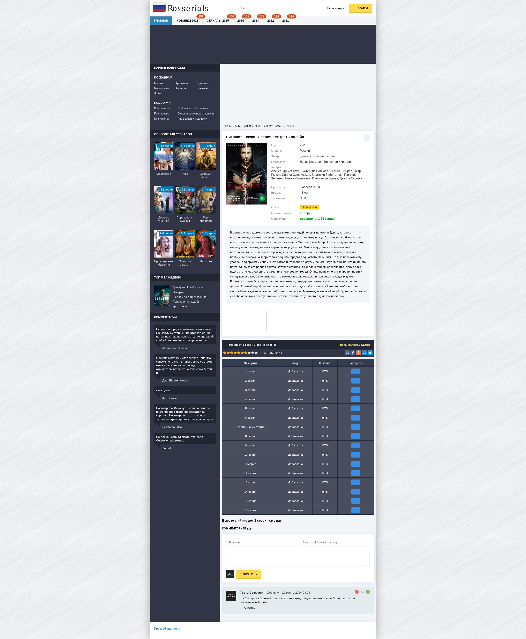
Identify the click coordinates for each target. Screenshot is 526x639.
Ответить (249, 607)
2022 (270, 20)
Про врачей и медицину (192, 118)
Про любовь (161, 113)
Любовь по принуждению (189, 296)
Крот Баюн (180, 306)
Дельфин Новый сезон (188, 287)
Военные (202, 88)
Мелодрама (161, 88)
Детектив (202, 83)
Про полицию (162, 108)
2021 (285, 20)
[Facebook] (352, 352)
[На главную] (181, 8)
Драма (158, 93)
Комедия (180, 88)
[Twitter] (370, 352)
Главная (161, 20)
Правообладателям (167, 628)
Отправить (248, 574)
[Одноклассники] (358, 352)
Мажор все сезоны (174, 348)
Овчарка (178, 292)
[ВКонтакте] (347, 352)
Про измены (161, 118)
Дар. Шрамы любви (175, 380)
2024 (240, 20)
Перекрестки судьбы (186, 301)
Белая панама (172, 427)
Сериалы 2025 (218, 20)
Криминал (181, 83)
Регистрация (335, 8)
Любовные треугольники (193, 108)
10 (256, 353)
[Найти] (294, 8)
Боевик (158, 83)
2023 (255, 20)
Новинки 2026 (187, 20)
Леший (166, 448)
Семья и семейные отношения (196, 113)
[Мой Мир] (364, 352)
